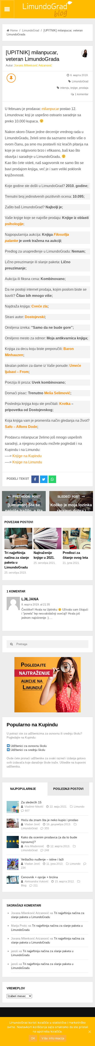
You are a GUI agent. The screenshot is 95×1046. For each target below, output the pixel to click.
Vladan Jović (32, 824)
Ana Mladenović (34, 846)
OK (33, 1038)
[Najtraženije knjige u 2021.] (47, 538)
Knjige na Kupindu (27, 456)
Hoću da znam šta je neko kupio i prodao (49, 820)
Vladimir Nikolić (34, 806)
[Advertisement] (47, 684)
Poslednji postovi (68, 789)
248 (46, 850)
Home (14, 30)
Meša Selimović (57, 393)
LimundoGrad (30, 30)
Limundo (79, 806)
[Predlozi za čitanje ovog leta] (77, 538)
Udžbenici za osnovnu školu (29, 746)
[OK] (89, 1031)
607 (27, 810)
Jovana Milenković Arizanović (33, 65)
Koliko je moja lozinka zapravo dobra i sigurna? (71, 507)
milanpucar (50, 109)
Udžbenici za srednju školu (28, 750)
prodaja (83, 87)
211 (35, 885)
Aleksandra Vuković (36, 881)
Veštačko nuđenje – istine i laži (42, 859)
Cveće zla (39, 306)
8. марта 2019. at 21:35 (35, 604)
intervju (64, 87)
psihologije (14, 224)
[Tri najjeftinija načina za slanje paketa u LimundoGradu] (18, 538)
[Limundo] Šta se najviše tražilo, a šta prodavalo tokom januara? (24, 507)
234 (23, 867)
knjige (74, 87)
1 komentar (81, 94)
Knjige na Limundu (27, 462)
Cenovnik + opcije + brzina (39, 877)
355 (46, 828)
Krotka (64, 404)
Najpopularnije (23, 789)
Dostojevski (35, 317)
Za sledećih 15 (31, 802)
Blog (24, 885)
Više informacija (53, 1038)
